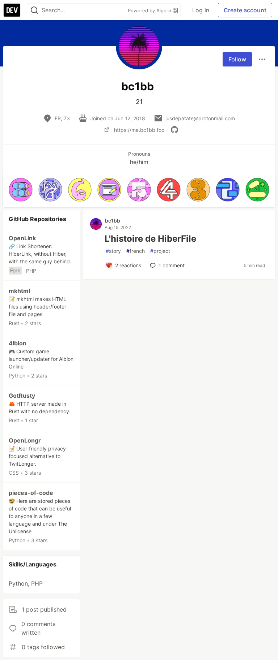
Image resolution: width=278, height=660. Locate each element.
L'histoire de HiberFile (150, 238)
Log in (200, 10)
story (113, 251)
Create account (245, 10)
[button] (21, 190)
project (160, 251)
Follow (237, 59)
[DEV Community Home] (12, 10)
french (135, 251)
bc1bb (112, 220)
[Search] (34, 10)
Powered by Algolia (150, 10)
